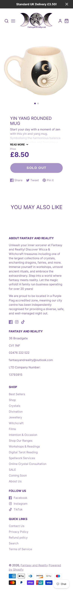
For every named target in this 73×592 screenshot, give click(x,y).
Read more (17, 144)
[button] (35, 103)
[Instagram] (17, 322)
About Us (15, 481)
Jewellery (15, 417)
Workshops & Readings (24, 446)
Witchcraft (16, 423)
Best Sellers (17, 394)
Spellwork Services (22, 458)
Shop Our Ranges (20, 440)
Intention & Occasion (23, 435)
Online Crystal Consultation (27, 464)
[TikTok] (23, 322)
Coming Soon (18, 475)
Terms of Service (20, 549)
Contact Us (16, 526)
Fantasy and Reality (34, 565)
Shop (12, 400)
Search (14, 543)
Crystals (14, 406)
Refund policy (18, 537)
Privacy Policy (18, 532)
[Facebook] (11, 322)
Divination (16, 411)
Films (12, 429)
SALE (12, 469)
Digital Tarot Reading (23, 452)
